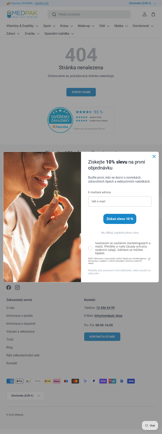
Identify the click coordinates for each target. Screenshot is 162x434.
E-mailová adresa (99, 192)
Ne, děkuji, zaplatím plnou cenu (120, 232)
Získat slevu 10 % (119, 219)
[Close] (154, 156)
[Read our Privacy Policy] (149, 259)
